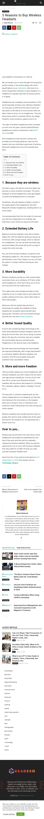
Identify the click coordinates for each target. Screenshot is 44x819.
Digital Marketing (10, 682)
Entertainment (9, 690)
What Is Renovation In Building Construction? (10, 491)
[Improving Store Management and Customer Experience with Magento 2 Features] (7, 608)
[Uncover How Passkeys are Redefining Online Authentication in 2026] (7, 587)
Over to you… (9, 175)
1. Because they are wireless (14, 162)
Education (8, 686)
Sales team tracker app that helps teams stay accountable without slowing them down (26, 556)
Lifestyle (7, 720)
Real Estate (8, 731)
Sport (6, 739)
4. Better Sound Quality (13, 170)
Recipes (7, 735)
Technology (11, 8)
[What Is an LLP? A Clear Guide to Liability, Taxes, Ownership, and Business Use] (6, 659)
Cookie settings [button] (9, 814)
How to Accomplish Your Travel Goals (33, 491)
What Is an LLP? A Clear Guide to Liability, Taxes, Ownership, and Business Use (25, 658)
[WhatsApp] (19, 28)
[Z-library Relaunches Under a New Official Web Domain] (7, 566)
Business (15, 663)
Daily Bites (8, 678)
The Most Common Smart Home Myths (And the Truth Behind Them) (27, 576)
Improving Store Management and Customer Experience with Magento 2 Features (28, 607)
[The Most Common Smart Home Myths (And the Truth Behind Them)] (7, 577)
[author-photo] (22, 510)
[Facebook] (4, 28)
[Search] (41, 3)
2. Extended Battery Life (13, 165)
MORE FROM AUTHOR (23, 548)
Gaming (7, 705)
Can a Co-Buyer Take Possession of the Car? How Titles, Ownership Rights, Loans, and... (27, 635)
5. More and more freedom (14, 172)
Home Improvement (11, 712)
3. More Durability (11, 167)
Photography (9, 727)
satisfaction (22, 88)
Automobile (8, 671)
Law (14, 640)
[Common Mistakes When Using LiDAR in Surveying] (7, 597)
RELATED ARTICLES (8, 548)
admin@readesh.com (26, 795)
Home (4, 8)
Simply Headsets (26, 317)
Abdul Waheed (8, 23)
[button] (3, 3)
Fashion (7, 693)
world (6, 750)
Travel (6, 746)
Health (6, 708)
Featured (7, 697)
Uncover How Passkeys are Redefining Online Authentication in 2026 (27, 587)
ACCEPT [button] (20, 814)
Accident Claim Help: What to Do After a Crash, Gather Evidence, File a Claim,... (26, 646)
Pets (5, 723)
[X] (9, 28)
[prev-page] (3, 615)
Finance (7, 701)
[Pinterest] (14, 28)
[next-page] (7, 615)
